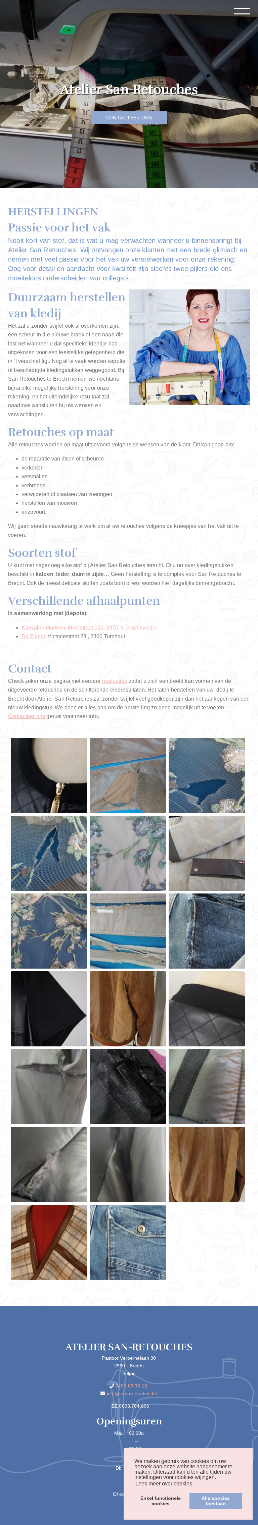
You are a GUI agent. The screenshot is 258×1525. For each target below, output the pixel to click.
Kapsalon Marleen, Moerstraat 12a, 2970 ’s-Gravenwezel (89, 628)
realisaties (114, 681)
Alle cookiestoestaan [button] (216, 1500)
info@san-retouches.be (132, 1393)
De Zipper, (34, 636)
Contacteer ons (129, 117)
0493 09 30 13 (131, 1385)
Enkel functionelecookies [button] (160, 1500)
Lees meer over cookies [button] (163, 1483)
